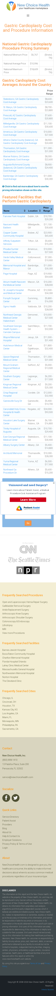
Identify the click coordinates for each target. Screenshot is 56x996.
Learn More (28, 499)
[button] (28, 485)
